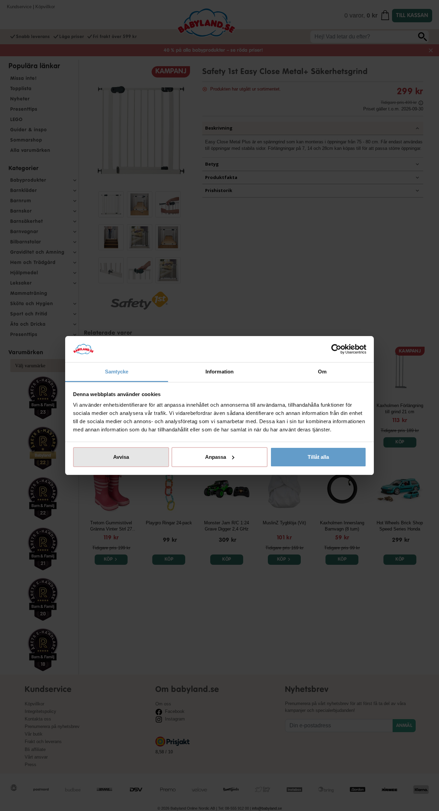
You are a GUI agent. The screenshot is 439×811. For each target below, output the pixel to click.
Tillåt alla (318, 457)
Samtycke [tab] (117, 371)
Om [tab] (322, 371)
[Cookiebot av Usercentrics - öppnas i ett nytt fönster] (336, 349)
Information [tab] (219, 371)
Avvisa (121, 457)
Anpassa (215, 457)
